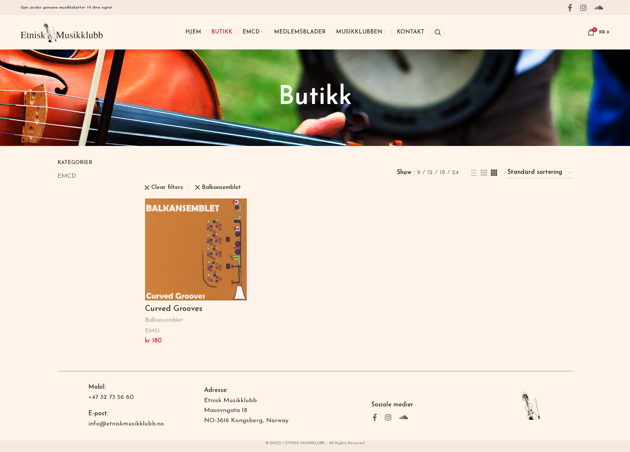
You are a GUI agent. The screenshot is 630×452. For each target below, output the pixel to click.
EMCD (66, 176)
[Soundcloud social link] (600, 7)
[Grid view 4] (494, 173)
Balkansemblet (221, 188)
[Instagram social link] (585, 7)
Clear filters (167, 188)
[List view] (474, 173)
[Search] (438, 32)
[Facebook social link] (572, 7)
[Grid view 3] (484, 173)
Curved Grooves (173, 309)
